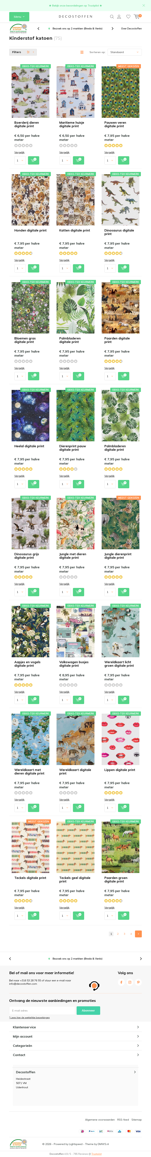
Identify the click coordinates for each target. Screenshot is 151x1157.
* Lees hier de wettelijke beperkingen (29, 1017)
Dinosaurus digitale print (119, 232)
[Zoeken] (112, 16)
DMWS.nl (103, 1144)
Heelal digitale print (29, 446)
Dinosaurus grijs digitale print (26, 555)
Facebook (121, 982)
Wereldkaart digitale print (75, 771)
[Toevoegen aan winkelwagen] (33, 160)
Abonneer (88, 1010)
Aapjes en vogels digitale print (27, 663)
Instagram (129, 982)
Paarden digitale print (117, 340)
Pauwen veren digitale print (115, 124)
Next (138, 934)
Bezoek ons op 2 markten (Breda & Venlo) (78, 958)
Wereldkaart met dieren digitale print (29, 771)
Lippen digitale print (119, 770)
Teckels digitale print (30, 878)
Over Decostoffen (131, 28)
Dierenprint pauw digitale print (72, 447)
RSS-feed (123, 1119)
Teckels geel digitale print (74, 879)
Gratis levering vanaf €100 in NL (78, 28)
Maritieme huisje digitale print (71, 124)
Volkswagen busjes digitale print (74, 663)
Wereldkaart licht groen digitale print (119, 663)
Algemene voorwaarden (100, 1119)
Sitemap (136, 1119)
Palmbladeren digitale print (70, 340)
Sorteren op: (97, 52)
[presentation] (40, 28)
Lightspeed (75, 1144)
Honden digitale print (30, 230)
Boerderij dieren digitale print (26, 124)
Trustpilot (97, 1153)
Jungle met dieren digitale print (72, 555)
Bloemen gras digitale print (25, 340)
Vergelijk (19, 152)
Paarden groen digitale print (115, 879)
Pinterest (138, 982)
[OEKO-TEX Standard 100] (18, 29)
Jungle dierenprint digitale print (117, 555)
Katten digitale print (74, 230)
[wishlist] (128, 16)
